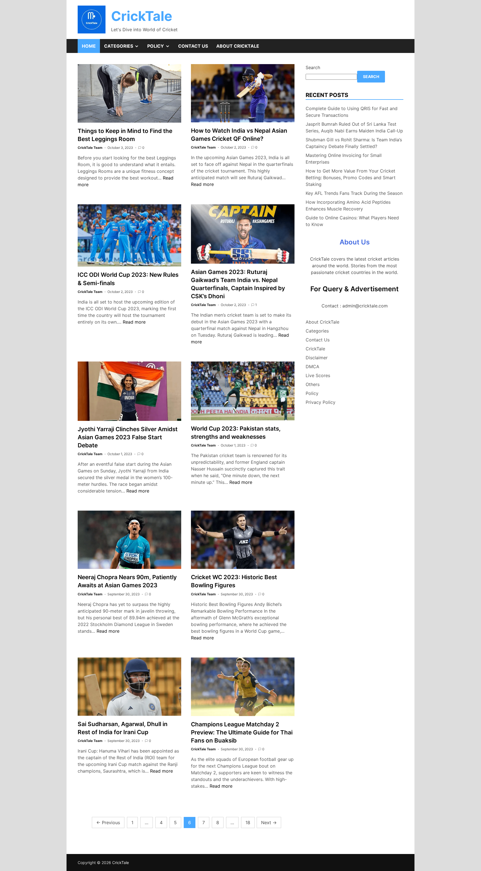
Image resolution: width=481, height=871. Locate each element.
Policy (160, 48)
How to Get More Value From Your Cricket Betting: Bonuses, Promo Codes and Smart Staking (351, 177)
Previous (108, 822)
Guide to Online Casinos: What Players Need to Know (352, 221)
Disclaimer (317, 357)
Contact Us (193, 46)
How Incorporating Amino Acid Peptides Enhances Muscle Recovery (348, 205)
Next (269, 822)
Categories (123, 48)
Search (313, 67)
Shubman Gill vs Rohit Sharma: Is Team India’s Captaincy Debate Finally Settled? (354, 143)
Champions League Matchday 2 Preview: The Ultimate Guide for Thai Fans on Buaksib (242, 732)
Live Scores (318, 375)
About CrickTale (237, 46)
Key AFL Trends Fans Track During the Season (354, 193)
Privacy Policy (320, 402)
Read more (202, 184)
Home (89, 46)
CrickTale (141, 16)
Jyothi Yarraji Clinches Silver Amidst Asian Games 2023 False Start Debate (128, 437)
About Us (355, 242)
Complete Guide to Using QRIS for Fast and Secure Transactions (351, 112)
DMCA (312, 366)
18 (248, 822)
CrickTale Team (90, 147)
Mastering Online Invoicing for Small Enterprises (344, 158)
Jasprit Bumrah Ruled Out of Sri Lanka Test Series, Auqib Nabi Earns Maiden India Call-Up (354, 127)
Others (313, 384)
